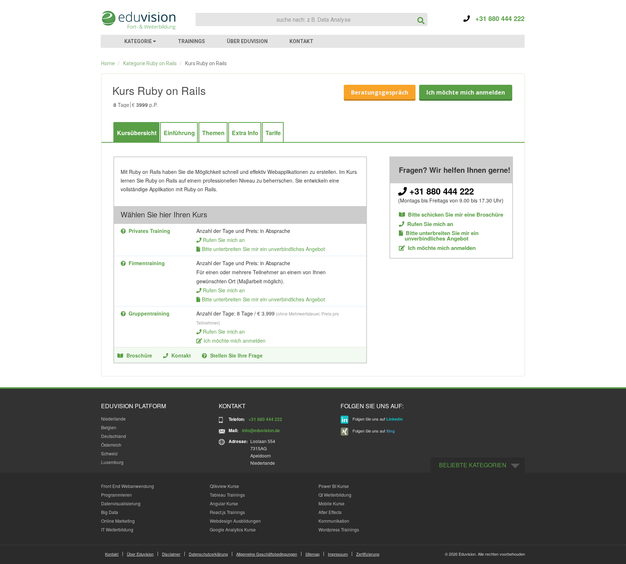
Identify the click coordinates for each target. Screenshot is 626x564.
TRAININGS (191, 41)
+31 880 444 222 (497, 18)
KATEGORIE (138, 41)
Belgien (108, 427)
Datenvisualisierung (121, 503)
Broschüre (139, 355)
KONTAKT (301, 41)
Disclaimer (171, 554)
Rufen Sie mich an (224, 239)
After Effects (330, 512)
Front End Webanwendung (127, 486)
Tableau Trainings (227, 495)
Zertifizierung (367, 554)
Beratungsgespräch (379, 92)
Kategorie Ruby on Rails (150, 63)
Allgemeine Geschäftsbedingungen (266, 554)
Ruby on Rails (145, 171)
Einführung (179, 133)
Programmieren (116, 495)
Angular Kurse (224, 503)
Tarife (273, 133)
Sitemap (312, 554)
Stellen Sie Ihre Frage (236, 355)
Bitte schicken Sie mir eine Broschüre (455, 214)
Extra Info (245, 133)
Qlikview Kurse (224, 486)
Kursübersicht (136, 133)
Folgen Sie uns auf (377, 419)
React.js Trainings (227, 512)
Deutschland (113, 436)
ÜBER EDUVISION (247, 41)
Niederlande (113, 418)
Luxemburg (112, 462)
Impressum (338, 554)
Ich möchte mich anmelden (465, 92)
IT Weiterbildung (117, 529)
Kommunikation (333, 521)
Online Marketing (118, 521)
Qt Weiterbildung (334, 495)
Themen (213, 133)
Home (108, 63)
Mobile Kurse (331, 503)
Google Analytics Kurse (233, 529)
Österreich (111, 445)
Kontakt (181, 355)
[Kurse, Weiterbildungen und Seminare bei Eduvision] (138, 20)
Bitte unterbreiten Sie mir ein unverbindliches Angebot (263, 248)
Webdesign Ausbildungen (235, 521)
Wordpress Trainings (338, 529)
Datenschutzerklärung (208, 554)
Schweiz (109, 453)
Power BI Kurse (333, 486)
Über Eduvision (140, 554)
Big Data (109, 512)
